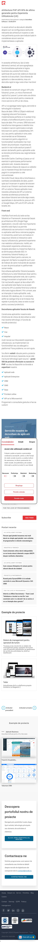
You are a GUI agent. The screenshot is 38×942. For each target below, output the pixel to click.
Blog (32, 893)
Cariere (4, 897)
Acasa (4, 893)
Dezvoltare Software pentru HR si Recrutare (14, 734)
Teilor (5, 682)
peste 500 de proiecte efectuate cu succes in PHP (18, 362)
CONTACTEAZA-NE (19, 877)
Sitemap (11, 902)
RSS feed (29, 518)
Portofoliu (26, 893)
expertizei (6, 367)
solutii (12, 353)
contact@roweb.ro (24, 871)
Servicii (18, 893)
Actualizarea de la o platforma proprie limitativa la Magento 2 (17, 686)
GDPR (18, 902)
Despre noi (11, 893)
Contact (4, 902)
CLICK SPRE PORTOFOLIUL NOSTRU (19, 838)
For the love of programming (16, 508)
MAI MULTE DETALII (12, 730)
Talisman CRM (7, 786)
